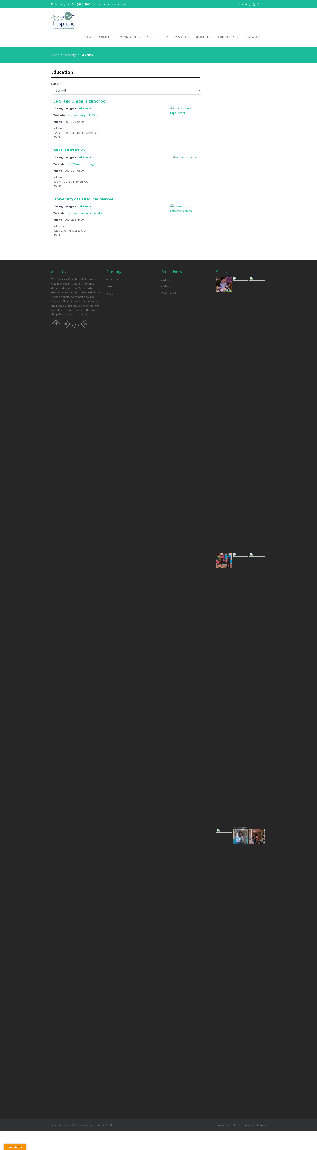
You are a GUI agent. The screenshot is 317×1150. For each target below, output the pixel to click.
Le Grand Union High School (80, 101)
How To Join (169, 292)
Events (149, 37)
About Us (112, 279)
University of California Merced (83, 199)
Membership (128, 37)
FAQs (109, 293)
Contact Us (226, 37)
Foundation (251, 37)
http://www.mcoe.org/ (81, 164)
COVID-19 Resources (176, 37)
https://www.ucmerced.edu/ (84, 213)
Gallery (165, 280)
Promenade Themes (253, 1125)
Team (110, 286)
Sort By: (55, 83)
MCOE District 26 (69, 150)
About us (105, 37)
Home (89, 37)
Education (85, 108)
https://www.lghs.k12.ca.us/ (84, 115)
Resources (202, 37)
